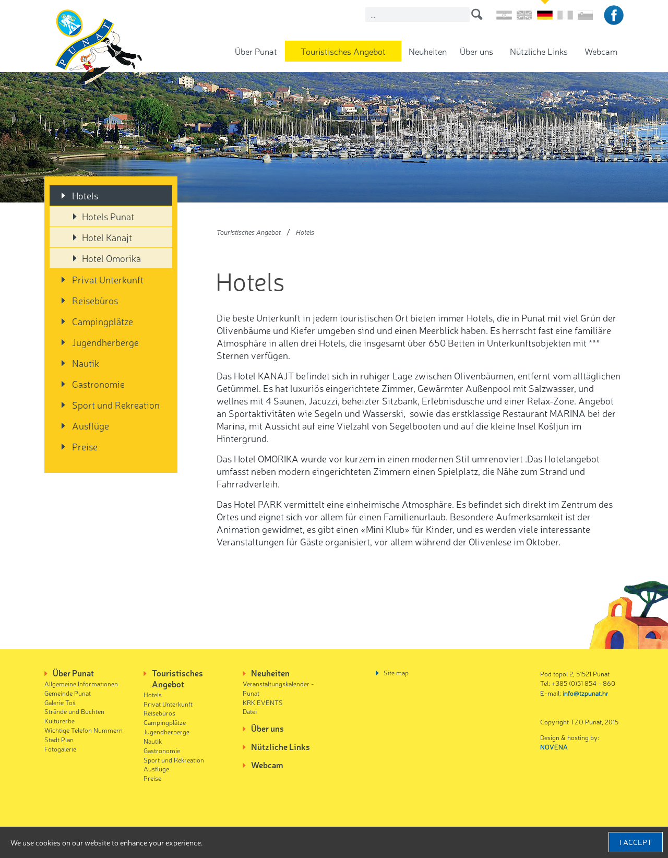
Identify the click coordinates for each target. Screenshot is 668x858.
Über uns (476, 51)
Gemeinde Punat (67, 692)
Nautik (85, 362)
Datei (250, 711)
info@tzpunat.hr (586, 692)
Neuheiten (428, 51)
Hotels (85, 195)
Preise (85, 446)
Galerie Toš (60, 702)
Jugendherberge (105, 342)
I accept (635, 842)
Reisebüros (95, 300)
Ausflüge (90, 425)
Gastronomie (98, 383)
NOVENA (554, 746)
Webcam (600, 51)
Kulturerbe (59, 720)
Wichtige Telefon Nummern (83, 729)
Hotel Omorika (111, 258)
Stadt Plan (59, 739)
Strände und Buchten (74, 711)
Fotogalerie (60, 748)
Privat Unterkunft (108, 279)
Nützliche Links (539, 51)
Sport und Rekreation (116, 404)
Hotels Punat (108, 216)
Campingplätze (102, 321)
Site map (396, 672)
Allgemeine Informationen (81, 683)
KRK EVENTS (263, 702)
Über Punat (256, 51)
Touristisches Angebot (343, 51)
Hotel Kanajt (107, 237)
